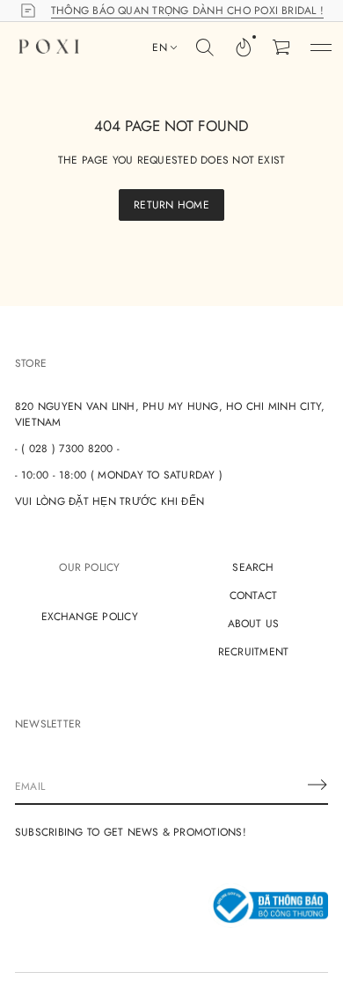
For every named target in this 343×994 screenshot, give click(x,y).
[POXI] (48, 47)
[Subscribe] (317, 784)
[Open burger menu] (321, 47)
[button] (205, 47)
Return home (171, 205)
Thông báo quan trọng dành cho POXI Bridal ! (187, 10)
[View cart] (282, 47)
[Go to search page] (205, 47)
